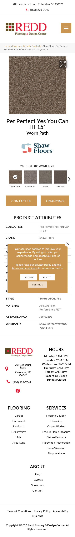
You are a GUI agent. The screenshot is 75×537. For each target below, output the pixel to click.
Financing (55, 201)
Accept (28, 277)
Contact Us (21, 201)
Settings (37, 284)
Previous (6, 177)
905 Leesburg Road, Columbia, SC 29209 (37, 4)
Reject (47, 277)
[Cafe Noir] (60, 177)
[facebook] (18, 391)
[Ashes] (45, 177)
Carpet (26, 45)
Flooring (16, 45)
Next (69, 177)
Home (7, 45)
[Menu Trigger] (66, 28)
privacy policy (43, 264)
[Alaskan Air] (30, 177)
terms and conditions (25, 268)
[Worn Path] (15, 177)
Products (36, 45)
